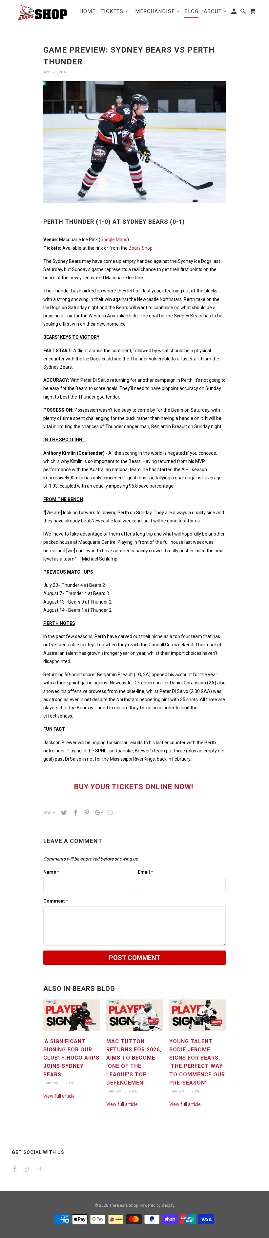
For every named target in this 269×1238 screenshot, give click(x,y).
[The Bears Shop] (40, 12)
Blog (191, 11)
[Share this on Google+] (97, 812)
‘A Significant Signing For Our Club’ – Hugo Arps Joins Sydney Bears (71, 1058)
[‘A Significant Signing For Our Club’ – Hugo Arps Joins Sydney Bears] (71, 1033)
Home (87, 11)
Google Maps (113, 239)
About (215, 11)
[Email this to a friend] (108, 812)
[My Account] (234, 12)
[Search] (243, 12)
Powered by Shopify (157, 1205)
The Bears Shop (123, 1205)
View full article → (61, 1096)
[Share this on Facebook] (74, 812)
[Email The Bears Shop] (38, 1169)
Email (145, 872)
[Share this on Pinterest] (86, 812)
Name (51, 872)
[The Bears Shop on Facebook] (15, 1169)
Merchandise (157, 11)
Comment (55, 901)
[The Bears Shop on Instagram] (27, 1169)
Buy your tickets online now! (134, 787)
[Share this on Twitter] (63, 812)
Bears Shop (141, 248)
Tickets (114, 11)
